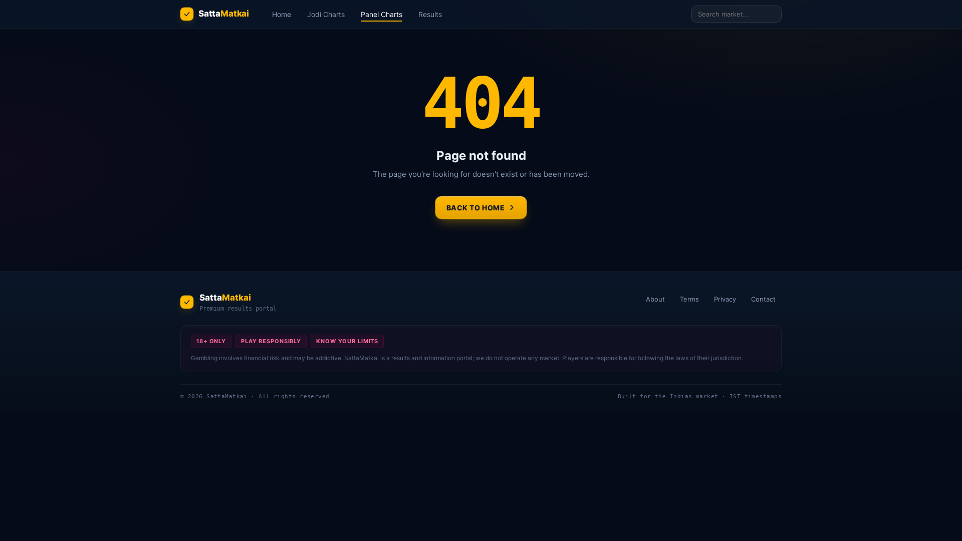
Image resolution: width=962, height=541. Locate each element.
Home (281, 14)
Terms (689, 299)
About (655, 299)
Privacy (725, 299)
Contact (763, 299)
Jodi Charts (326, 14)
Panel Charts (381, 14)
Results (430, 14)
